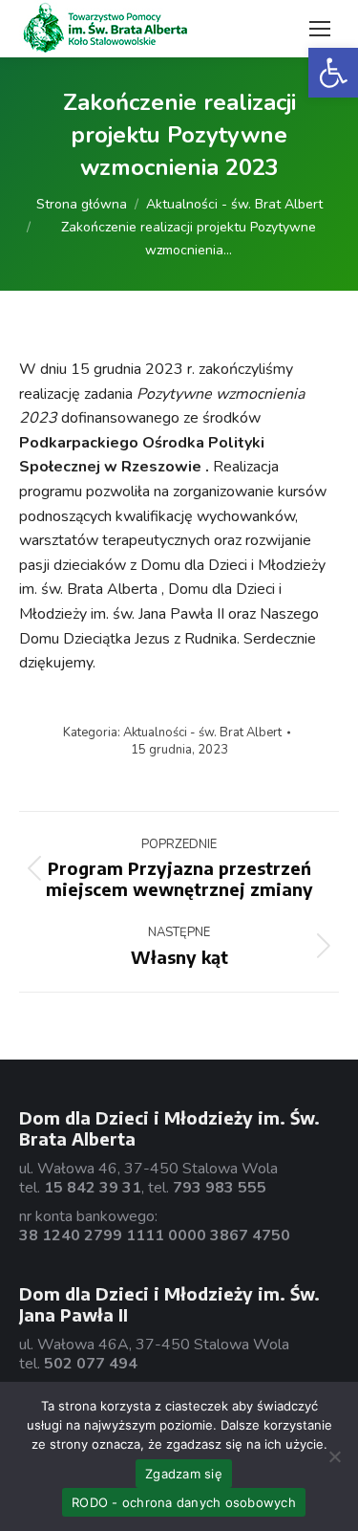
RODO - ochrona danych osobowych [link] (184, 1502)
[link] (333, 73)
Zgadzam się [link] (183, 1473)
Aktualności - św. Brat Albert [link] (202, 732)
